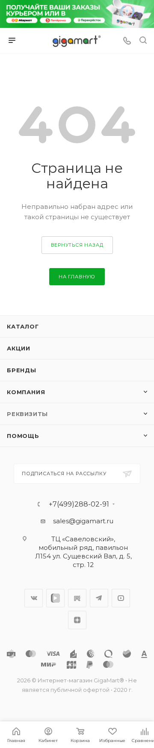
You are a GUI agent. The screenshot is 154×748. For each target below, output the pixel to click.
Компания (26, 392)
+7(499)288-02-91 (79, 504)
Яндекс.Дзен (77, 620)
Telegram (99, 598)
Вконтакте (33, 598)
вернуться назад (77, 245)
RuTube (77, 598)
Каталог (23, 326)
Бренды (21, 370)
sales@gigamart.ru (83, 521)
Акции (18, 348)
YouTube (121, 598)
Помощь (23, 435)
